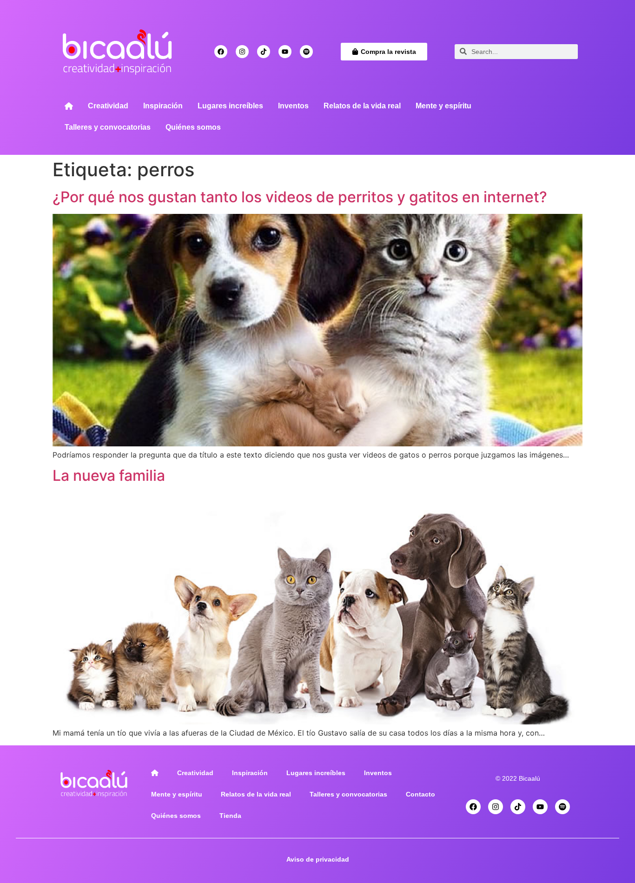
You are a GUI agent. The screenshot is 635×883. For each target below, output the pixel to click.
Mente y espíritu (443, 106)
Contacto (420, 794)
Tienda (230, 815)
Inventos (293, 106)
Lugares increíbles (230, 106)
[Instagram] (242, 51)
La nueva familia (109, 475)
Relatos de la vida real (362, 106)
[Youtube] (284, 51)
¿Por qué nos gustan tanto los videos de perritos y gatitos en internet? (300, 197)
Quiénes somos (193, 127)
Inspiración (163, 106)
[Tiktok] (263, 51)
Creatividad (108, 106)
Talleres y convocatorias (108, 127)
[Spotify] (306, 51)
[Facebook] (220, 51)
